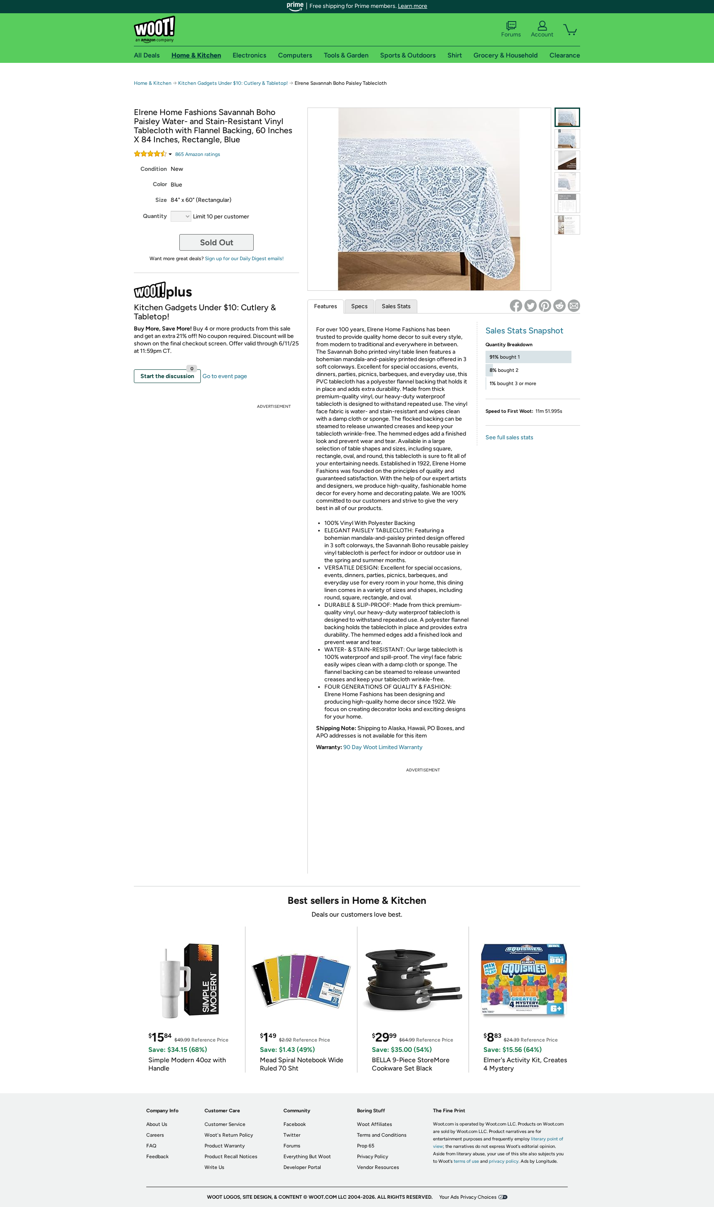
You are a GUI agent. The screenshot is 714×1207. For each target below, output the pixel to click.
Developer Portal (302, 1167)
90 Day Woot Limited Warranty (383, 747)
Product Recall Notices (231, 1156)
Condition (153, 168)
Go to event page (224, 376)
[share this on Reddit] (559, 305)
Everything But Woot (307, 1156)
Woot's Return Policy (229, 1135)
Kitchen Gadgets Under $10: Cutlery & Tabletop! (233, 83)
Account (542, 34)
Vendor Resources (378, 1167)
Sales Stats (396, 306)
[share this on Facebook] (516, 305)
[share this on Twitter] (530, 305)
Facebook (294, 1124)
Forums (511, 34)
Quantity (155, 216)
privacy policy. (504, 1161)
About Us (156, 1124)
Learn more (412, 6)
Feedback (157, 1156)
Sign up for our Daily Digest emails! (244, 258)
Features (325, 306)
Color (160, 184)
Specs (359, 306)
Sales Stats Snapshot (525, 330)
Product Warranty (225, 1146)
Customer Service (225, 1124)
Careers (155, 1135)
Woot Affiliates (374, 1124)
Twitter (291, 1135)
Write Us (214, 1167)
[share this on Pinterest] (545, 305)
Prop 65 (365, 1146)
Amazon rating (197, 154)
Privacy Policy (372, 1156)
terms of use (466, 1161)
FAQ (151, 1146)
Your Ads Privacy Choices (468, 1197)
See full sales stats (509, 437)
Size (161, 200)
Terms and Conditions (382, 1135)
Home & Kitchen (152, 83)
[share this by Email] (574, 305)
